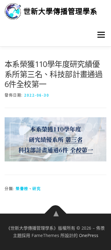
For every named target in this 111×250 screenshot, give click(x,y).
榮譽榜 (22, 188)
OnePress (88, 235)
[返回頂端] (56, 214)
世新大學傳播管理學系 (60, 11)
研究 (36, 188)
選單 (99, 34)
